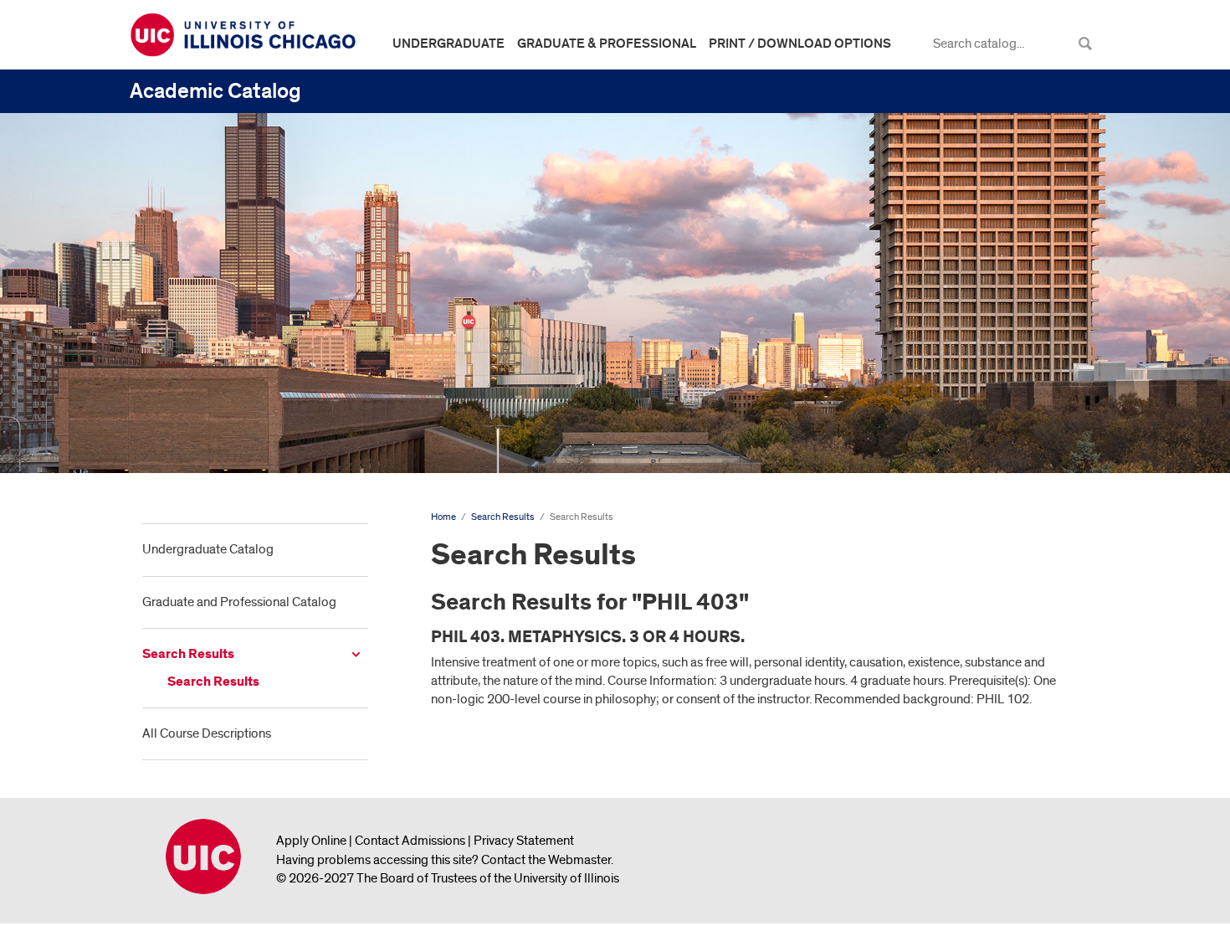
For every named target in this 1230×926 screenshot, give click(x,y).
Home (443, 517)
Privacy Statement (524, 840)
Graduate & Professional (606, 43)
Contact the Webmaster (546, 859)
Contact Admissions (410, 840)
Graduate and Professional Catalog (239, 602)
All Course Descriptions (206, 733)
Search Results (188, 654)
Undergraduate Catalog (208, 549)
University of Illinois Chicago (203, 856)
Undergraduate (448, 43)
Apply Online (311, 840)
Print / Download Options (800, 43)
